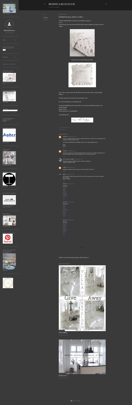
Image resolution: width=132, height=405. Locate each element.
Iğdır (64, 213)
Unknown (65, 136)
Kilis (64, 211)
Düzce (64, 197)
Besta (64, 174)
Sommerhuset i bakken (68, 159)
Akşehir (64, 225)
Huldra (64, 167)
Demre (64, 231)
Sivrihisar (65, 229)
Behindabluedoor (9, 30)
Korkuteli (65, 223)
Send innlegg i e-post (65, 127)
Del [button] (44, 14)
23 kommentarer (64, 378)
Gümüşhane (65, 210)
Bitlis (64, 190)
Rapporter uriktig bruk (9, 64)
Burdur (64, 205)
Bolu (64, 206)
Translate (14, 111)
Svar (64, 148)
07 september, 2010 (70, 174)
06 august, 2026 (71, 183)
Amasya (64, 215)
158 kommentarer (64, 335)
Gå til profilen (9, 33)
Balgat (64, 226)
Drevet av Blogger (76, 400)
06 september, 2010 (72, 136)
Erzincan (65, 187)
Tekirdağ (65, 194)
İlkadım (64, 230)
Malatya (64, 212)
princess (46, 19)
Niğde (64, 189)
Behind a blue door (62, 4)
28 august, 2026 (71, 219)
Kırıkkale (65, 192)
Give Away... (63, 333)
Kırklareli (65, 195)
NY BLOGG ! (63, 376)
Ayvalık (64, 228)
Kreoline (65, 150)
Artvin (64, 188)
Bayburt (64, 208)
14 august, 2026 (71, 201)
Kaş (63, 233)
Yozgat (64, 193)
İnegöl (64, 224)
